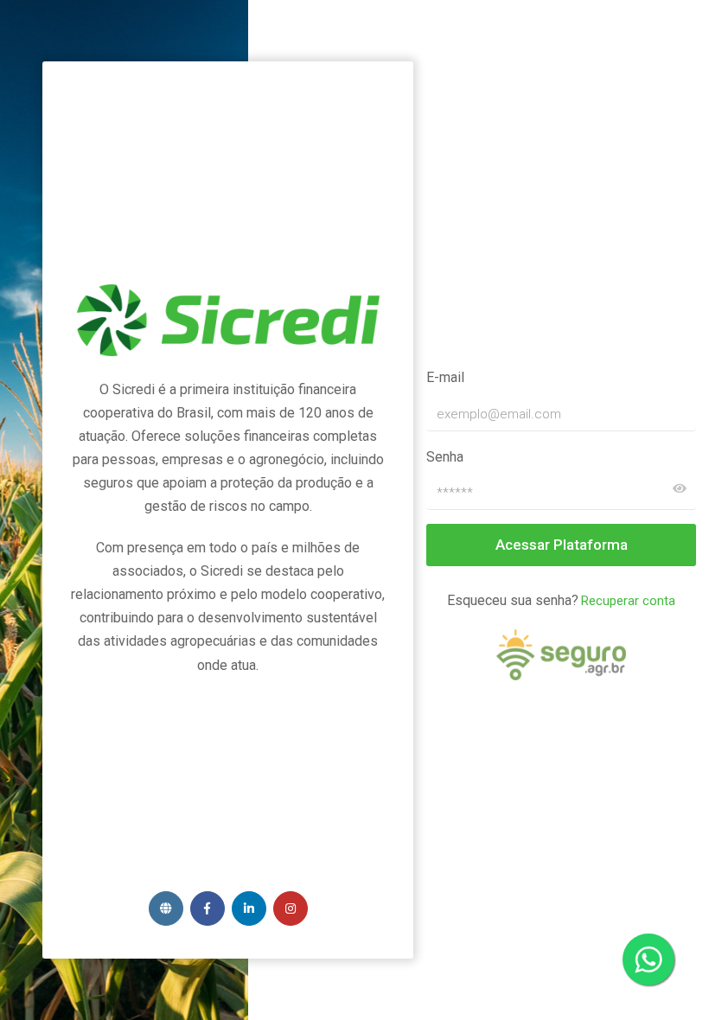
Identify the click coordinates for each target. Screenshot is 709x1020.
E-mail (445, 377)
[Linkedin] (249, 908)
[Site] (166, 908)
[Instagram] (290, 908)
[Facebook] (207, 908)
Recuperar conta (628, 601)
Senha (444, 457)
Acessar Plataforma (561, 544)
